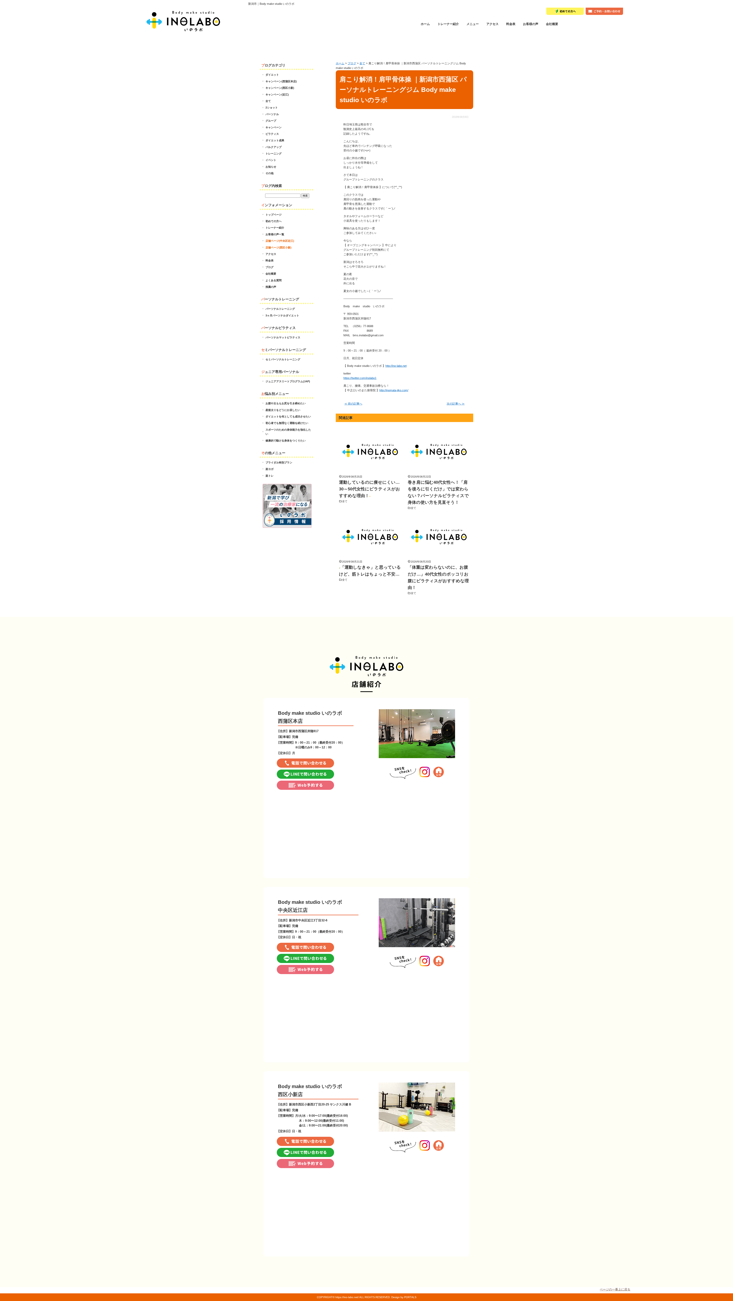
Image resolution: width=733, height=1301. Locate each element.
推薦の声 (271, 286)
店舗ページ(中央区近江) (280, 240)
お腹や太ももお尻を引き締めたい (286, 403)
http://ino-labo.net (396, 365)
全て (344, 501)
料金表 (510, 24)
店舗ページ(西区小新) (278, 247)
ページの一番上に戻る (615, 1289)
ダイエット (272, 74)
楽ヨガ (270, 469)
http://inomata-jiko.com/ (393, 390)
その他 (270, 173)
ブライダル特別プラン (279, 462)
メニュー (473, 24)
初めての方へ (274, 221)
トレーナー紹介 (448, 24)
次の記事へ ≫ (456, 403)
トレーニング (274, 153)
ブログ (270, 267)
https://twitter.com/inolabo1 (359, 378)
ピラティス (272, 133)
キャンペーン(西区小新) (280, 87)
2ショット (272, 107)
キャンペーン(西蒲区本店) (281, 81)
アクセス (271, 254)
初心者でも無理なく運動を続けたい (287, 423)
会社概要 (552, 24)
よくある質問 (274, 280)
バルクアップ (274, 147)
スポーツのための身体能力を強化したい (288, 431)
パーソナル (272, 114)
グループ (271, 120)
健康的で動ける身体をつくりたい (286, 440)
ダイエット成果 (275, 140)
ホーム (425, 24)
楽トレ (270, 475)
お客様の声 (530, 24)
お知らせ (271, 166)
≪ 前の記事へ (353, 403)
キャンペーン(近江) (277, 94)
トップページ (274, 214)
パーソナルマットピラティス (283, 337)
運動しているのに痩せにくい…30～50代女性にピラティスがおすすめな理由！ (369, 489)
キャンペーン (274, 127)
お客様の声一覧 (275, 234)
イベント (271, 160)
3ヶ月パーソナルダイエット (282, 315)
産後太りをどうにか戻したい (283, 410)
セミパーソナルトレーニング (283, 359)
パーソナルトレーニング (280, 308)
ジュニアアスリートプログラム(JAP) (288, 381)
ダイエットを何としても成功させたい (288, 416)
